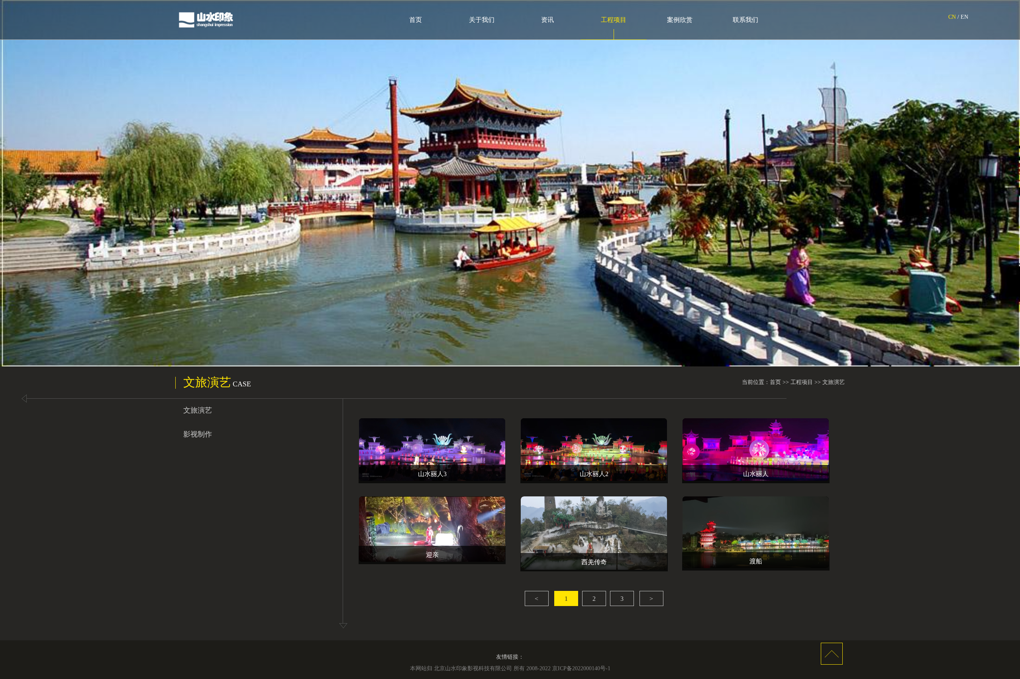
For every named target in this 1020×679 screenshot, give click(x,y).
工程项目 (613, 19)
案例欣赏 (679, 19)
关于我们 (481, 19)
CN (952, 17)
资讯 (547, 19)
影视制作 (197, 434)
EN (964, 17)
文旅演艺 (833, 382)
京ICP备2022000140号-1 (581, 668)
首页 (415, 19)
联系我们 (745, 19)
